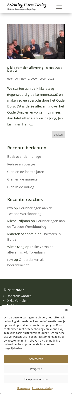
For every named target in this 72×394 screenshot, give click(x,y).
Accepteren (36, 359)
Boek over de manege (24, 156)
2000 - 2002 (47, 78)
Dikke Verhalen (17, 301)
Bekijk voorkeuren (36, 379)
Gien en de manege (22, 179)
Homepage (23, 388)
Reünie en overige (21, 164)
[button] (66, 310)
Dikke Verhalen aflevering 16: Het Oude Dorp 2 (34, 69)
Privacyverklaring (42, 388)
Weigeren (36, 369)
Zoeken (58, 134)
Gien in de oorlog (20, 187)
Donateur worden (19, 296)
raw (16, 78)
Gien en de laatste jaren (25, 171)
